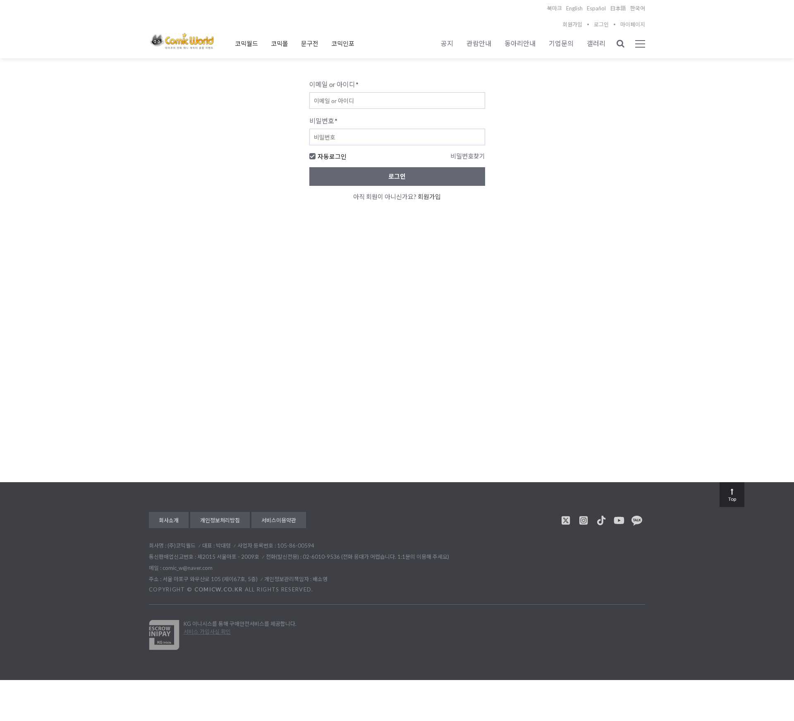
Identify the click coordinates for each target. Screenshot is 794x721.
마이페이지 (632, 24)
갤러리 (596, 43)
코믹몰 (279, 43)
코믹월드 (246, 43)
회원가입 (572, 24)
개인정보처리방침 (220, 520)
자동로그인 (332, 156)
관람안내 (478, 43)
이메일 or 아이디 (334, 84)
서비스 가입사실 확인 (207, 631)
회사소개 (169, 520)
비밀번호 (323, 121)
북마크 (554, 8)
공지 (447, 43)
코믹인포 (342, 43)
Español (596, 8)
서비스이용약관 (278, 520)
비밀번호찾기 (467, 156)
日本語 (618, 8)
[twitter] (565, 520)
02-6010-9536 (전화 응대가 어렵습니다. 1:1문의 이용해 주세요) (376, 556)
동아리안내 (520, 43)
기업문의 (561, 43)
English (574, 8)
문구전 (309, 43)
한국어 (637, 8)
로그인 (601, 24)
